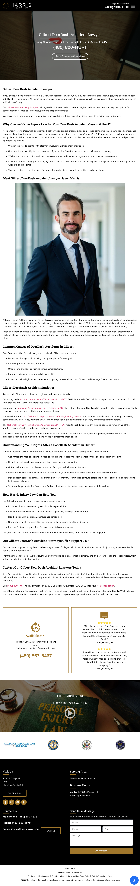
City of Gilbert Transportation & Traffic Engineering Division (52, 416)
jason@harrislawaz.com (25, 829)
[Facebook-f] (5, 802)
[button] (133, 6)
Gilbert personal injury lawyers (22, 107)
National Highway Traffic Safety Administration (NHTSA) (36, 424)
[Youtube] (18, 802)
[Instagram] (11, 802)
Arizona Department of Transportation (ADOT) (43, 399)
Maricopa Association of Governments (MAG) (40, 408)
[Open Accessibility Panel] (134, 880)
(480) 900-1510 (117, 7)
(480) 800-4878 (28, 816)
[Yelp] (24, 802)
